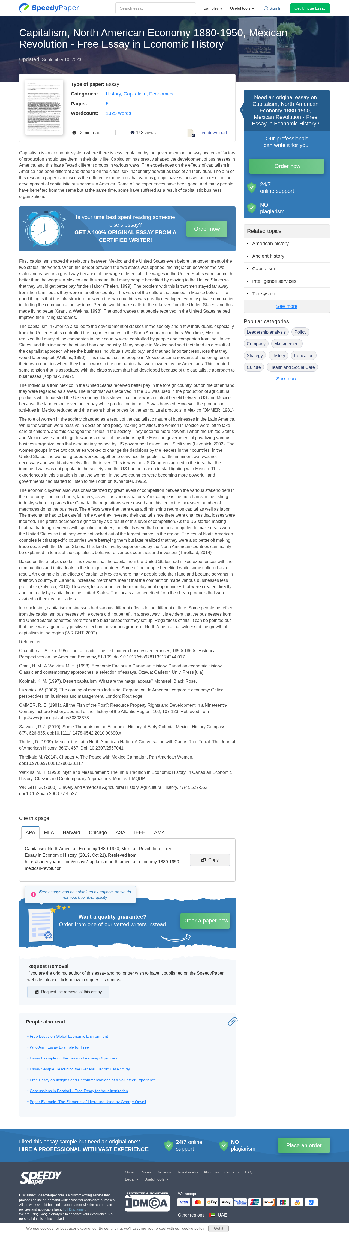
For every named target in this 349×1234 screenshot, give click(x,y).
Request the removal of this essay (71, 991)
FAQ (249, 1172)
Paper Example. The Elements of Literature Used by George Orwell (88, 1102)
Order (130, 1172)
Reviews (164, 1172)
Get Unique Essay (310, 8)
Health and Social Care (292, 367)
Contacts (232, 1172)
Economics (161, 94)
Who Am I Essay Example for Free (59, 1047)
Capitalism (135, 94)
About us (211, 1172)
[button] (49, 8)
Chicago (98, 832)
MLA (49, 832)
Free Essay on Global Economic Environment (69, 1036)
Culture (254, 367)
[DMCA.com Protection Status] (147, 1205)
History (113, 94)
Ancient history (268, 256)
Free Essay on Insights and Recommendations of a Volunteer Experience (93, 1080)
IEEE (139, 832)
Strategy (255, 355)
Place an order (304, 1145)
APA (30, 832)
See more (286, 306)
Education (304, 355)
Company (256, 344)
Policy (300, 332)
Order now (207, 229)
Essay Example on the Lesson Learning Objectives (73, 1058)
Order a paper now (205, 921)
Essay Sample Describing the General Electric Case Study (80, 1069)
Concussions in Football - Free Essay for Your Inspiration (79, 1091)
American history (270, 243)
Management (287, 344)
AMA (159, 832)
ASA (120, 832)
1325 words (118, 113)
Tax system (264, 293)
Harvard (71, 832)
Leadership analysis (266, 332)
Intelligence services (274, 281)
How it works (187, 1172)
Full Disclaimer (74, 1209)
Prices (145, 1172)
